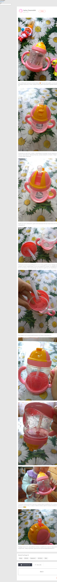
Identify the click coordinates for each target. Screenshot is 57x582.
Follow (42, 11)
